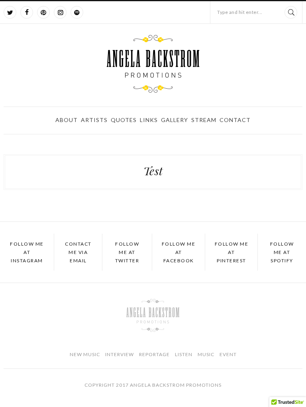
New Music (85, 354)
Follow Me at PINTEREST (232, 252)
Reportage (154, 354)
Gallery (174, 119)
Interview (119, 354)
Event (228, 354)
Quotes (124, 119)
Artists (94, 119)
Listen (183, 354)
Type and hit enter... (240, 12)
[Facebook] (26, 12)
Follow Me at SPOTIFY (282, 252)
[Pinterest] (43, 12)
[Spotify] (77, 12)
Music (206, 354)
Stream (203, 119)
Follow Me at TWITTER (127, 252)
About (66, 119)
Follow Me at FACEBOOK (179, 252)
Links (149, 119)
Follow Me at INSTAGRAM (27, 252)
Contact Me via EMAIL (78, 252)
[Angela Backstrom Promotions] (153, 63)
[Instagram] (60, 12)
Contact (235, 119)
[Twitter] (10, 12)
